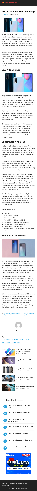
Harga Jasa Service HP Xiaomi (25, 386)
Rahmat (5, 14)
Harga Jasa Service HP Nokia (25, 360)
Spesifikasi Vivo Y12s (17, 339)
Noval (17, 353)
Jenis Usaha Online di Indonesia (18, 433)
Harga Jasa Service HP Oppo (24, 377)
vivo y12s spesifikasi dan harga (11, 342)
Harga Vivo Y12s (6, 339)
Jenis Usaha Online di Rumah (17, 447)
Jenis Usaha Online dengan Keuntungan (20, 440)
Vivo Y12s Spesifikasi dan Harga (18, 11)
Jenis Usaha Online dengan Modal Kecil (20, 426)
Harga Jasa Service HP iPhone (25, 369)
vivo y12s (26, 339)
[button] (30, 2)
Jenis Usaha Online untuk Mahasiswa (19, 412)
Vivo (19, 35)
